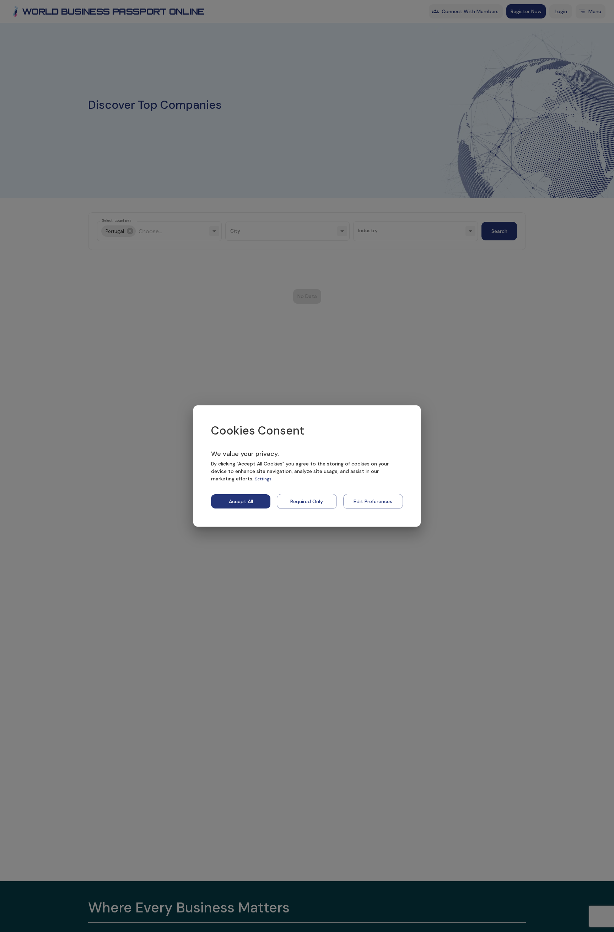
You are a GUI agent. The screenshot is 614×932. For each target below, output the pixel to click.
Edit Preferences (373, 501)
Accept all (241, 501)
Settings (263, 479)
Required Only (306, 501)
